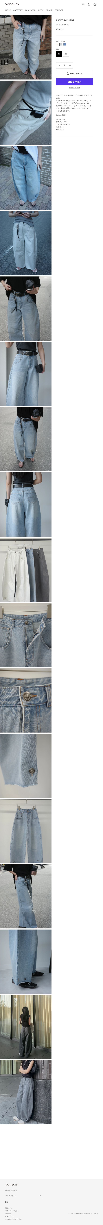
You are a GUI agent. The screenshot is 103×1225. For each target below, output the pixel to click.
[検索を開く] (83, 4)
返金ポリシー (9, 1208)
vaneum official (78, 1213)
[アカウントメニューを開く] (89, 4)
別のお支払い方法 (74, 88)
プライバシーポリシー (12, 1211)
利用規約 (8, 1213)
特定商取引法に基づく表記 (13, 1219)
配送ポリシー (9, 1216)
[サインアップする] (40, 1196)
